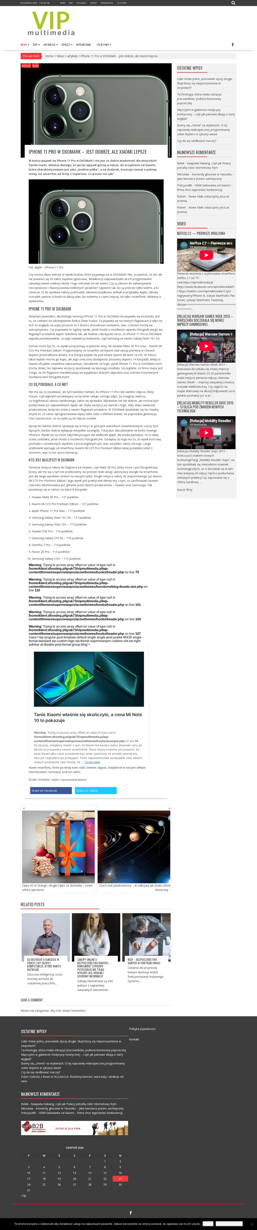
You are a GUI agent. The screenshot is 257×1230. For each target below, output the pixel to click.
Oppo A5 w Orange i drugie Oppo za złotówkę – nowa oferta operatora (57, 887)
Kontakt (134, 1039)
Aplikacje (81, 2)
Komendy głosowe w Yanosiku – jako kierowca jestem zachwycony (79, 1108)
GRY (71, 2)
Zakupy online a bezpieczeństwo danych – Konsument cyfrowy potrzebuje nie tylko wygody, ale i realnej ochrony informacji (93, 967)
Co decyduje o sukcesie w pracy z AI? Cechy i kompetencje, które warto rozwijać (44, 964)
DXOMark (43, 779)
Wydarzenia (107, 2)
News (62, 2)
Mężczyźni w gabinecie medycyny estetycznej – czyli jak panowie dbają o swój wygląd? (206, 114)
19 (59, 1179)
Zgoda (208, 1223)
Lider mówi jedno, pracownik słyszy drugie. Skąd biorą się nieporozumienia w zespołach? (205, 83)
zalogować (42, 1010)
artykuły (72, 56)
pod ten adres (71, 772)
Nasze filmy (184, 490)
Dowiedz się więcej (229, 1223)
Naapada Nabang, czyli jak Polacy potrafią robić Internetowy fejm (73, 1104)
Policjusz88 (184, 185)
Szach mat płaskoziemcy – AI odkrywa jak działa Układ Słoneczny (134, 887)
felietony (122, 2)
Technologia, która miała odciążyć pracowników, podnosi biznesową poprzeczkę (199, 98)
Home (49, 56)
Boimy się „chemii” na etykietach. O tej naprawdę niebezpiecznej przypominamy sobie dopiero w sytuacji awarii (203, 129)
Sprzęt (93, 2)
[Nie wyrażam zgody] (252, 1224)
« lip (23, 1195)
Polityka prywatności (142, 1029)
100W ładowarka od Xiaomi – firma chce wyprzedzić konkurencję (80, 1113)
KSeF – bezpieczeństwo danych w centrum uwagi (144, 961)
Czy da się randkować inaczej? (196, 141)
